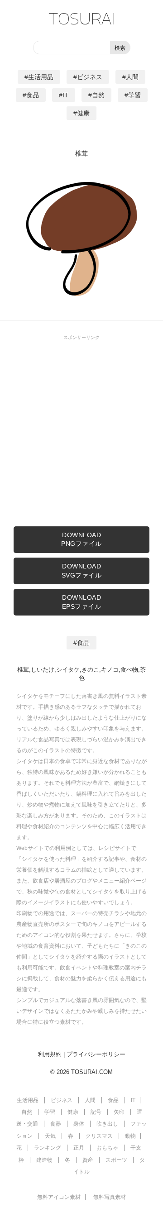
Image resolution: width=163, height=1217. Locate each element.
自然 (98, 95)
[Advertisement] (81, 426)
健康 (83, 113)
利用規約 (50, 1054)
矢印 (119, 1112)
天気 (50, 1136)
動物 (130, 1136)
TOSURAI (81, 18)
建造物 (44, 1160)
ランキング (47, 1148)
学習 (134, 95)
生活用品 (40, 77)
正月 (78, 1148)
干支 (135, 1148)
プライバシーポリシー (96, 1054)
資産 (87, 1160)
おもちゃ (107, 1148)
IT (65, 95)
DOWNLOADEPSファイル (81, 602)
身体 (78, 1124)
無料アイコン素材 (59, 1197)
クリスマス (99, 1136)
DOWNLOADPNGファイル (81, 539)
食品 (32, 95)
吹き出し (107, 1124)
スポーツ (116, 1160)
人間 (132, 77)
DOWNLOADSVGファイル (82, 571)
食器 (55, 1124)
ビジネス (89, 77)
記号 (96, 1112)
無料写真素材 (109, 1197)
